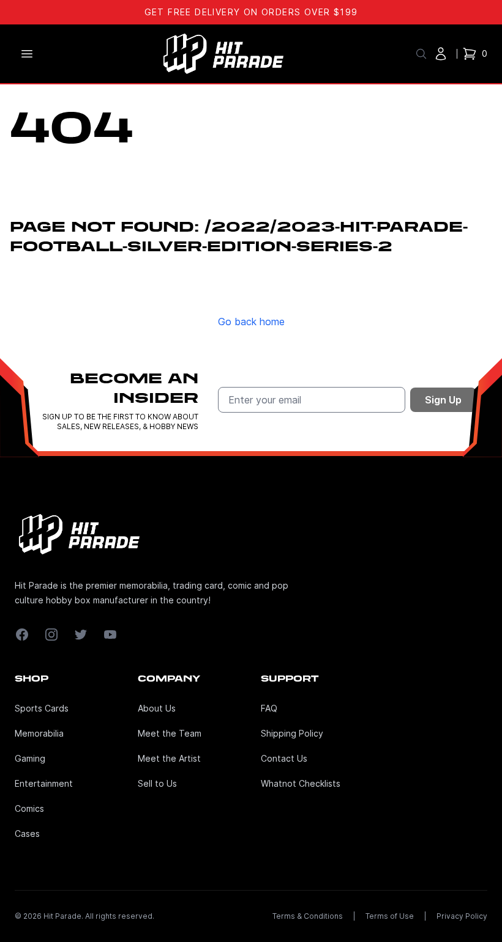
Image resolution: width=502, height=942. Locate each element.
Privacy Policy (461, 916)
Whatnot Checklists (300, 783)
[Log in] (440, 53)
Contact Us (284, 758)
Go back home (251, 321)
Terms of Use (389, 916)
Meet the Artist (169, 758)
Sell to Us (157, 783)
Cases (27, 833)
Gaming (30, 758)
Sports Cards (42, 708)
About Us (157, 708)
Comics (29, 808)
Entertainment (44, 783)
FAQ (269, 708)
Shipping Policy (292, 733)
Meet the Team (169, 733)
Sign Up (443, 400)
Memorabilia (39, 733)
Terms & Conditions (307, 916)
